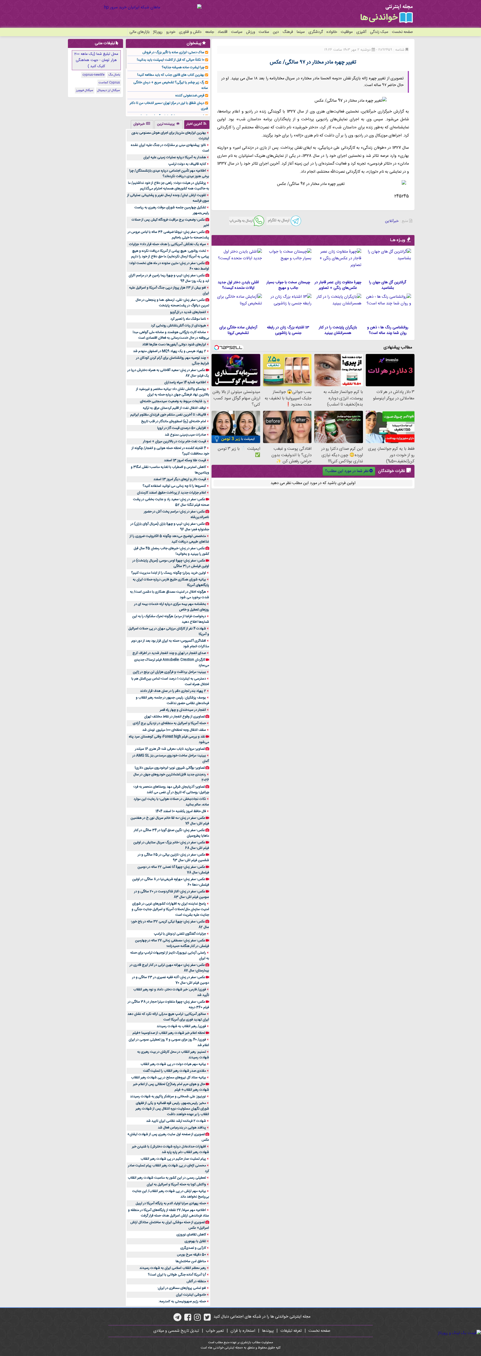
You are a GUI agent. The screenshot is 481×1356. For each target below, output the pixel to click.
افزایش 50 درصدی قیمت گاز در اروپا (181, 428)
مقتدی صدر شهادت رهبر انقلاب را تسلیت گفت (174, 1071)
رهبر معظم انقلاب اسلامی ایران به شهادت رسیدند (172, 1268)
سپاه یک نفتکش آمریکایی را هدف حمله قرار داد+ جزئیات (167, 244)
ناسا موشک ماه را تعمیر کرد (188, 319)
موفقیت (347, 32)
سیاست (236, 32)
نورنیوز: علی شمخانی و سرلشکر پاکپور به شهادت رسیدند (168, 1096)
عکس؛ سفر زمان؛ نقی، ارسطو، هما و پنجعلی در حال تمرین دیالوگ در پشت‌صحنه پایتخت (172, 302)
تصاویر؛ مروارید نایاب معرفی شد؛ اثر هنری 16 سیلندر (170, 749)
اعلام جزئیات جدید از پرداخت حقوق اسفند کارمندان (171, 492)
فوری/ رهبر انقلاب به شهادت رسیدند (181, 1026)
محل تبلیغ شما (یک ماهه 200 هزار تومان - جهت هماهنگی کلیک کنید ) (96, 60)
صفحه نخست (402, 32)
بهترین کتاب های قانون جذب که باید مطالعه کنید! (170, 75)
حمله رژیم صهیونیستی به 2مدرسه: (182, 1301)
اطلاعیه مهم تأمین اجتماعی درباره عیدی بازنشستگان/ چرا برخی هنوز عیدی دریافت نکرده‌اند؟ (169, 173)
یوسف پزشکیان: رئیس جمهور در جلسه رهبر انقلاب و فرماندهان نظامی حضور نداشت (172, 700)
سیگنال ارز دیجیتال (108, 90)
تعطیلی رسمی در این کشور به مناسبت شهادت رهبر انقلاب (167, 1178)
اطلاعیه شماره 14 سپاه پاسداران (185, 382)
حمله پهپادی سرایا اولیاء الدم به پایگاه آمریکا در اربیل (171, 1203)
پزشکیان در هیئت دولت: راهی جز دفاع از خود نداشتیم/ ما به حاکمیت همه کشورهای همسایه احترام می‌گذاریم (168, 185)
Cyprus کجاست (109, 82)
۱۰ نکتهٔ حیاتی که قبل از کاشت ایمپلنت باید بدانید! (170, 60)
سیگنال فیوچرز (84, 90)
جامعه (209, 32)
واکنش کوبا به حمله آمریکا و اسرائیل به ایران (176, 1184)
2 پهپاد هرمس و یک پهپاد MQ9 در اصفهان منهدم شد (169, 351)
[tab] (197, 124)
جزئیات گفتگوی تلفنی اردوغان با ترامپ (180, 934)
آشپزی (361, 32)
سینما (301, 32)
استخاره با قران (242, 1331)
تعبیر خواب (215, 1331)
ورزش (250, 32)
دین (276, 32)
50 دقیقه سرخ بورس (191, 1254)
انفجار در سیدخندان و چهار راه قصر (183, 710)
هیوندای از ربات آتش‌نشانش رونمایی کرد (178, 325)
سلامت (264, 32)
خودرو (170, 32)
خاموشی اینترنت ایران (191, 1295)
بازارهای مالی (139, 32)
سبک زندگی (379, 32)
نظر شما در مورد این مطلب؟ (347, 471)
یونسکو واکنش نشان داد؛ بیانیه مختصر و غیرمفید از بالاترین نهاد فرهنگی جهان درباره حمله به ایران (172, 391)
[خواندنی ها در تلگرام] (177, 1319)
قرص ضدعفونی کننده (189, 95)
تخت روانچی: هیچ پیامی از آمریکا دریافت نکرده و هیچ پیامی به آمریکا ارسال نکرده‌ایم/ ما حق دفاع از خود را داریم (170, 253)
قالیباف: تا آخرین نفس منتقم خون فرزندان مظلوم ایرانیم (168, 414)
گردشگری (315, 32)
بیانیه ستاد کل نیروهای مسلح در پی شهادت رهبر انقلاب (168, 1077)
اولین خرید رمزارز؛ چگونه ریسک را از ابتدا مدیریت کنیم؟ (168, 573)
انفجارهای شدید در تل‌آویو (188, 312)
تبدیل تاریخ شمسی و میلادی (176, 1331)
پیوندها (268, 1331)
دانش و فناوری (190, 32)
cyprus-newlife (93, 74)
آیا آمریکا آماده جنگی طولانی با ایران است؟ (177, 1274)
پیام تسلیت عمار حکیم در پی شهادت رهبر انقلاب (173, 1159)
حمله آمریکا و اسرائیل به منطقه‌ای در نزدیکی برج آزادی (169, 723)
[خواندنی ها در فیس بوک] (187, 1319)
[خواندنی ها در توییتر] (207, 1319)
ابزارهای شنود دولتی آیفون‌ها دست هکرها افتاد (174, 344)
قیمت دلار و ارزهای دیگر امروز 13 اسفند (179, 479)
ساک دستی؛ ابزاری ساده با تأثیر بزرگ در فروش (173, 52)
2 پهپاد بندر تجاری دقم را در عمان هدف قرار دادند (173, 691)
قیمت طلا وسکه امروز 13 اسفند (185, 460)
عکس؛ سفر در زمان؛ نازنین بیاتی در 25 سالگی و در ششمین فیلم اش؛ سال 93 (173, 857)
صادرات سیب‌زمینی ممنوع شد (185, 435)
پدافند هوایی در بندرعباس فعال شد (182, 1127)
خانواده (332, 32)
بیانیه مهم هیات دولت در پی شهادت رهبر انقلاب (173, 1064)
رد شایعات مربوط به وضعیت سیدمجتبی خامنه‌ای (173, 401)
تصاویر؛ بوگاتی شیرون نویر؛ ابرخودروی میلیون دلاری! (170, 768)
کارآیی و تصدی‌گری (193, 1248)
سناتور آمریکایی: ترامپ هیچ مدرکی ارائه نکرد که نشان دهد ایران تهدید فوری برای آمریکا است (168, 1016)
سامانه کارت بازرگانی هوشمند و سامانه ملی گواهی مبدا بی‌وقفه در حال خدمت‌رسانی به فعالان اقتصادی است (171, 335)
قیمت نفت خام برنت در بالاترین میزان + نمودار (174, 441)
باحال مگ (114, 74)
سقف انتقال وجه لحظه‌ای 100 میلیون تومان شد (174, 730)
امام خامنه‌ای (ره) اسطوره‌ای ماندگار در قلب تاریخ (173, 421)
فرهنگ (288, 32)
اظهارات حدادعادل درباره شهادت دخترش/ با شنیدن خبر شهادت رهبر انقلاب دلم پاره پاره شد (170, 1149)
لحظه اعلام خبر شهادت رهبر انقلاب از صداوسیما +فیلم (168, 1033)
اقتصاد (222, 32)
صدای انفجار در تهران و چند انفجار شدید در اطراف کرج (169, 653)
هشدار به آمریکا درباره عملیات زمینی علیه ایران (174, 157)
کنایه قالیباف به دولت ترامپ (187, 164)
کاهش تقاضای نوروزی (191, 1234)
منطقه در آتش (196, 1281)
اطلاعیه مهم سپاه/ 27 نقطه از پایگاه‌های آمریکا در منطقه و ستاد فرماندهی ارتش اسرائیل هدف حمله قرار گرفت (168, 1212)
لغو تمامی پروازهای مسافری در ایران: (181, 1288)
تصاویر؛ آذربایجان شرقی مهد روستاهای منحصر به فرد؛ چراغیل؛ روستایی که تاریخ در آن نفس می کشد (171, 789)
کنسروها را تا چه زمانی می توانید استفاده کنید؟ (174, 486)
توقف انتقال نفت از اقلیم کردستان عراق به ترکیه (174, 408)
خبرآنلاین (392, 221)
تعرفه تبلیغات (291, 1331)
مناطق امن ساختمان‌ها (191, 1261)
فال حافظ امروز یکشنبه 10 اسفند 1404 (181, 811)
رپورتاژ (158, 32)
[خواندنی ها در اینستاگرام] (197, 1319)
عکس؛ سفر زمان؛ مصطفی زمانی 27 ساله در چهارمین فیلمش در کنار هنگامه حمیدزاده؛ (172, 943)
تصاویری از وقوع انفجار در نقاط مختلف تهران (174, 716)
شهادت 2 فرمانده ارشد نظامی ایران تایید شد (176, 1121)
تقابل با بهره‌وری (195, 1241)
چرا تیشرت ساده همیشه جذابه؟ (183, 67)
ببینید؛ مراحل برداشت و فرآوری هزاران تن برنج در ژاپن (169, 672)
